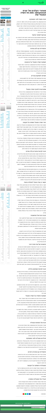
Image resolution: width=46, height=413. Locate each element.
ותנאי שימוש (33, 407)
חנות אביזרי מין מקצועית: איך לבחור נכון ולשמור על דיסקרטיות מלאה (7, 200)
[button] (23, 2)
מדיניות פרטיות (37, 407)
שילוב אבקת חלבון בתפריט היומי (2, 196)
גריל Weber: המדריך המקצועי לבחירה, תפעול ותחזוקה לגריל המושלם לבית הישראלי (2, 120)
